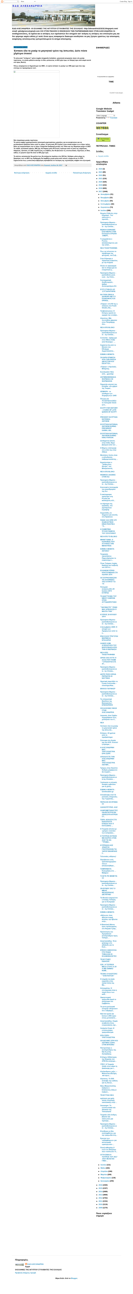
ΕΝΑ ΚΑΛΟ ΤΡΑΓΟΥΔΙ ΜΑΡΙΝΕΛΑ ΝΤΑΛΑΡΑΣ (109, 638)
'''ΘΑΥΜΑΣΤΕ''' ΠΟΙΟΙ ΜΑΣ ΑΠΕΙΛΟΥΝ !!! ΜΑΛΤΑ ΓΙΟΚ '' (108, 609)
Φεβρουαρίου (106, 1178)
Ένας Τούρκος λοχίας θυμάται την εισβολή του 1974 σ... (109, 565)
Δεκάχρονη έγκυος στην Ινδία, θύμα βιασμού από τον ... (108, 443)
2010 (101, 1204)
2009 (101, 1208)
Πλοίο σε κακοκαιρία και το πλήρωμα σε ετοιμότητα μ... (108, 268)
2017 (101, 191)
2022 (101, 175)
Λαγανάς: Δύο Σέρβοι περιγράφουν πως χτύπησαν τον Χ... (108, 717)
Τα (98, 76)
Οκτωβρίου (105, 201)
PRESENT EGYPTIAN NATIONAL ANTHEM (108, 419)
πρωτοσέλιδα (102, 76)
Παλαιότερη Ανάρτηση (82, 173)
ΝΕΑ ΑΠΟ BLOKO (107, 327)
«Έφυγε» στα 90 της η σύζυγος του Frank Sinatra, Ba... (109, 306)
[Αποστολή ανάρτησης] (65, 165)
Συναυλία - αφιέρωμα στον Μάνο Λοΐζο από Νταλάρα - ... (108, 340)
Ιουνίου (104, 1165)
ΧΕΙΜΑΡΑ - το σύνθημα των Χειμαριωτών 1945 (108, 393)
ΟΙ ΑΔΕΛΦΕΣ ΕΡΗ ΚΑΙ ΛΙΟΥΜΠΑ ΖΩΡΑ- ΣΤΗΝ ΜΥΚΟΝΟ (109, 1042)
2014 (101, 1191)
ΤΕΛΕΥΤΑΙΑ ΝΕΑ (107, 1095)
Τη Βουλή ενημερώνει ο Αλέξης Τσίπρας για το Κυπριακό (109, 900)
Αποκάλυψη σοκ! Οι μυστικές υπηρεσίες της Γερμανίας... (108, 797)
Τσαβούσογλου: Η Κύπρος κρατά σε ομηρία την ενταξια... (109, 313)
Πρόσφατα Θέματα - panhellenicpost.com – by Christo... (108, 622)
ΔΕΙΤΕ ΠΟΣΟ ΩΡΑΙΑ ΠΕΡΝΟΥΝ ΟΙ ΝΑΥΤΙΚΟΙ (108, 676)
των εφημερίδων (110, 76)
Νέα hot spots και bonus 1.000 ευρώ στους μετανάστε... (108, 1016)
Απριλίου (104, 1171)
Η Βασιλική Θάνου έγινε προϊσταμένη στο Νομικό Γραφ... (108, 926)
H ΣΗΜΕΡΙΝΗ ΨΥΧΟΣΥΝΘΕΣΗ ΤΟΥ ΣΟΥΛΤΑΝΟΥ (108, 531)
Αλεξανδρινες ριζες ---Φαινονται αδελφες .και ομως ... (108, 1073)
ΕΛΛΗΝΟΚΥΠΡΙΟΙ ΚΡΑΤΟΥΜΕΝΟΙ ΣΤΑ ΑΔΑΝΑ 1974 (109, 572)
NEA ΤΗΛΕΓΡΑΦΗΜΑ (108, 248)
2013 (101, 1195)
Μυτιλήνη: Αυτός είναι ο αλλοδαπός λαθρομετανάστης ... (109, 457)
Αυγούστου (105, 207)
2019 (101, 185)
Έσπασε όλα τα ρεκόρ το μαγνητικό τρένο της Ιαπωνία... (109, 728)
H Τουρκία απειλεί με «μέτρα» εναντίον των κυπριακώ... (108, 831)
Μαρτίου (104, 1174)
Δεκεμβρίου (105, 194)
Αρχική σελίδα (51, 173)
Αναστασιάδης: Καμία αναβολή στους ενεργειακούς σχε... (109, 1023)
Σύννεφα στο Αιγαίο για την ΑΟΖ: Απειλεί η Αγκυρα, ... (109, 742)
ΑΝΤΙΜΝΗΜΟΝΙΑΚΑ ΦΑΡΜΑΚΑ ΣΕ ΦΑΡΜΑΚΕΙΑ (108, 379)
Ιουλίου (104, 210)
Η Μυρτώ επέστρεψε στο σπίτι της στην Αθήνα (108, 450)
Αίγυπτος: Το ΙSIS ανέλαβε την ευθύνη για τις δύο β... (109, 1080)
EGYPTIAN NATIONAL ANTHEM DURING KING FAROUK (109, 435)
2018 (101, 188)
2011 (101, 1201)
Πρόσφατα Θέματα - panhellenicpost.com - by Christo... (108, 669)
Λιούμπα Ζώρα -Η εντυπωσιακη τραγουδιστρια (107, 1030)
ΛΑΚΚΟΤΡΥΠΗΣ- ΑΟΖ (109, 807)
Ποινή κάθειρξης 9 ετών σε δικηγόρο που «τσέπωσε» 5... (108, 1149)
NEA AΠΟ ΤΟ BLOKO (108, 536)
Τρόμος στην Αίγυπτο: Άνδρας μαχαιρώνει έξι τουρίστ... (109, 770)
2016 (101, 1185)
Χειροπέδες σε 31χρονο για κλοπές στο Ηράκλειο (109, 515)
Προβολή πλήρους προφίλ (25, 1273)
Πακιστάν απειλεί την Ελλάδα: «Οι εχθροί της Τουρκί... (108, 386)
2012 (101, 1198)
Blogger (74, 1278)
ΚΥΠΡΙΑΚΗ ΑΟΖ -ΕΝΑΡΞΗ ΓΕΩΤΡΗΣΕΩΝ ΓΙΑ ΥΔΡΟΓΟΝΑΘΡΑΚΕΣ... (108, 849)
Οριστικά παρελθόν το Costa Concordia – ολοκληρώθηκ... (109, 683)
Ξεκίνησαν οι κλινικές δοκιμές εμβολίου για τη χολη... (108, 784)
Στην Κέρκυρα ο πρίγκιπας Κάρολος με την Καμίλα (109, 260)
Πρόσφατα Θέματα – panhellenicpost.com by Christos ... (108, 777)
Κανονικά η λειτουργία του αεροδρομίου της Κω (109, 489)
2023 (101, 172)
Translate (113, 118)
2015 (101, 1188)
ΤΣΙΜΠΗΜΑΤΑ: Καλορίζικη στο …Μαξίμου (108, 871)
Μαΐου (103, 1168)
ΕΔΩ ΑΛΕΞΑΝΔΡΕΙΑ (35, 1264)
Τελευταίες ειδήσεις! (108, 856)
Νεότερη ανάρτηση (21, 173)
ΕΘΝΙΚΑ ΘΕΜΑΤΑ (107, 354)
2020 (101, 182)
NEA (102, 723)
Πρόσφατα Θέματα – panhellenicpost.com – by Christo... (108, 224)
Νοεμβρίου (105, 197)
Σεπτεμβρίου (106, 204)
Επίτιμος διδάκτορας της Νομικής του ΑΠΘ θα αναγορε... (108, 1059)
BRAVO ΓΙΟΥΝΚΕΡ (107, 689)
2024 (101, 169)
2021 (101, 178)
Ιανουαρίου (105, 1181)
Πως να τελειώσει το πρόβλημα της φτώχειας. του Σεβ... (108, 253)
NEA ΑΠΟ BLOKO (107, 472)
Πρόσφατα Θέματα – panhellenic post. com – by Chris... (108, 275)
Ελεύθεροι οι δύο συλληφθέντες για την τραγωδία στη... (108, 1133)
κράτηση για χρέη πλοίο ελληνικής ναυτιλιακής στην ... (108, 1100)
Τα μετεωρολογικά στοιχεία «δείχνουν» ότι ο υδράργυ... (109, 1008)
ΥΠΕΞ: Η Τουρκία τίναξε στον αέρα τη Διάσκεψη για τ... (108, 1066)
